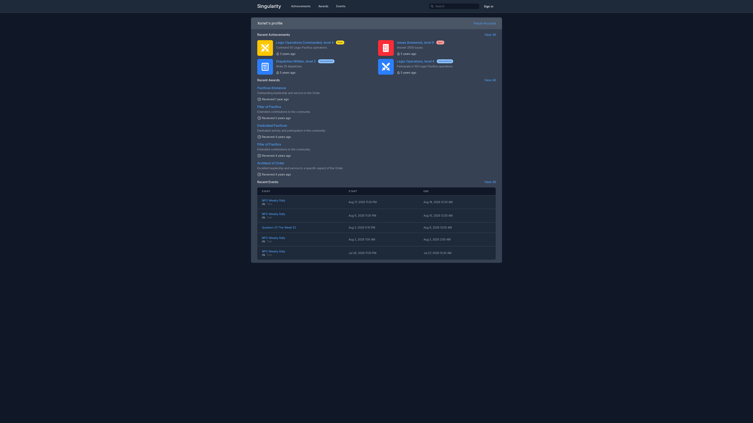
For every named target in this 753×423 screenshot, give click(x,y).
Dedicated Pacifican (272, 125)
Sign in (488, 6)
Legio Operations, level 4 (415, 61)
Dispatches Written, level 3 (296, 61)
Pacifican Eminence (271, 88)
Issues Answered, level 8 (415, 42)
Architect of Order (270, 163)
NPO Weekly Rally (273, 200)
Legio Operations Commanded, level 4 (305, 42)
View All (490, 35)
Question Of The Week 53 (279, 227)
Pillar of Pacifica (269, 107)
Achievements (301, 6)
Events (341, 6)
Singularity (269, 6)
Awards (323, 6)
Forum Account (485, 23)
